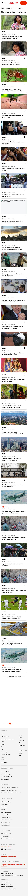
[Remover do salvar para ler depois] (25, 31)
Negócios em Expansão (6, 838)
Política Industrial (5, 825)
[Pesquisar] (5, 3)
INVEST (2, 8)
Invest (2, 757)
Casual (20, 737)
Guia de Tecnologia (5, 774)
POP (20, 755)
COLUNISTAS (4, 762)
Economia (3, 747)
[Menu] (2, 3)
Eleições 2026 (20, 8)
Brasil (2, 741)
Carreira (3, 744)
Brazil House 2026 (5, 804)
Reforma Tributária (6, 801)
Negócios (8, 8)
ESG (2, 749)
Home (2, 734)
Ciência (20, 753)
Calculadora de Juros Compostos (9, 790)
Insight (13, 8)
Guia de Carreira (5, 779)
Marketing (21, 740)
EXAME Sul (3, 807)
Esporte (21, 742)
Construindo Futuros (6, 812)
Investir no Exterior (6, 817)
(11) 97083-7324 (8, 873)
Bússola (3, 809)
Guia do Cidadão (5, 771)
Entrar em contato (6, 846)
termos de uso (4, 882)
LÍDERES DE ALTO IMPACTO (8, 739)
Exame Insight (4, 752)
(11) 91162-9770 (8, 849)
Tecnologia (21, 748)
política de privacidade (7, 886)
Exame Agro (22, 745)
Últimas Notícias (5, 736)
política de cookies (6, 884)
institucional (4, 879)
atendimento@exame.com (8, 856)
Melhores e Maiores (6, 833)
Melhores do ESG (5, 836)
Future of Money (23, 750)
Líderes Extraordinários (7, 820)
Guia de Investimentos (6, 776)
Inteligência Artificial (6, 754)
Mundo (20, 735)
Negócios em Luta (5, 822)
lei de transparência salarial (8, 889)
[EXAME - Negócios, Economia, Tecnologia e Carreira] (13, 3)
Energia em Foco (5, 814)
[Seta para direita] (24, 8)
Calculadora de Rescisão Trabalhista (10, 787)
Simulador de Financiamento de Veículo (10, 792)
